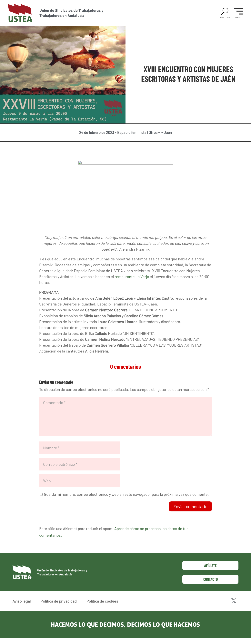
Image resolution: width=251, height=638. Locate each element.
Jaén (168, 132)
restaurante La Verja (132, 276)
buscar (225, 18)
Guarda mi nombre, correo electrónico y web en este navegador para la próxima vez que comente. (126, 494)
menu (239, 18)
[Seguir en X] (233, 601)
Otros (153, 132)
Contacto (210, 579)
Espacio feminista (131, 132)
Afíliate (210, 565)
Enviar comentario (190, 506)
